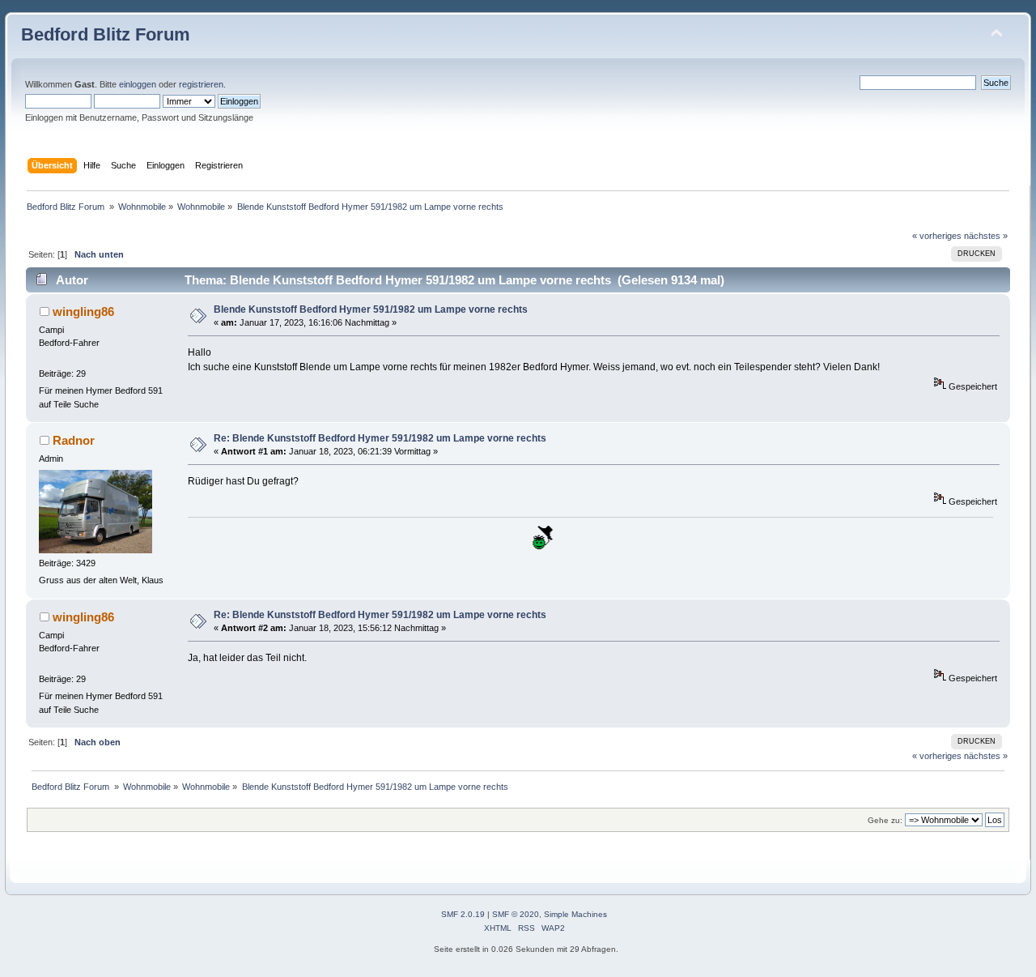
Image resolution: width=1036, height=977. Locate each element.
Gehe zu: (885, 820)
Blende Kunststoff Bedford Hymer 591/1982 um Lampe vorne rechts (371, 309)
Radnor (74, 440)
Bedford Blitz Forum (105, 34)
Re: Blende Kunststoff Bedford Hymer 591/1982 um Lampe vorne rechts (380, 438)
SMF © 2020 (515, 914)
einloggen (137, 84)
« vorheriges (937, 236)
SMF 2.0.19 (463, 914)
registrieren (201, 84)
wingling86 (83, 311)
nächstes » (986, 236)
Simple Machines (575, 914)
